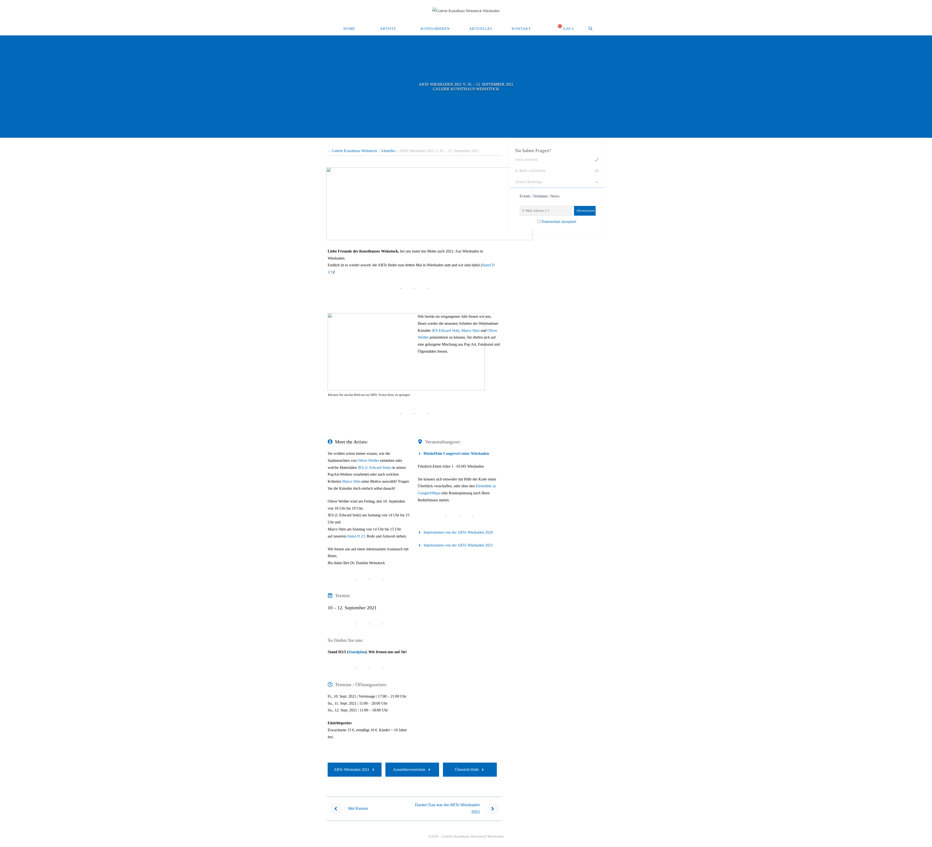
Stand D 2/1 (356, 536)
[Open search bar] (591, 28)
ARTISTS (388, 29)
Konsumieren (435, 29)
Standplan (356, 652)
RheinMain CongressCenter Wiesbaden (456, 453)
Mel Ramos (358, 808)
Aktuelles (480, 29)
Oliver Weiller (368, 460)
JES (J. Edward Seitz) (374, 467)
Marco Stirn (470, 330)
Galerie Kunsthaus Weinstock (354, 151)
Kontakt (521, 29)
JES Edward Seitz (445, 330)
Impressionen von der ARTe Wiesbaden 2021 (458, 545)
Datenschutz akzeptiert (558, 222)
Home (349, 29)
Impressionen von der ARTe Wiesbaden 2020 (458, 532)
